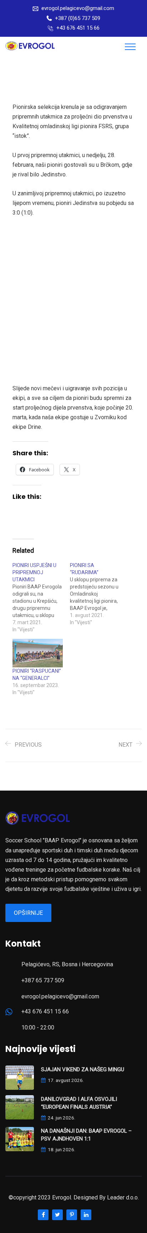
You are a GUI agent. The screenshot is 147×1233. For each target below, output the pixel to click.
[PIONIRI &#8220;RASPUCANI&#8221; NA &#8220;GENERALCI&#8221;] (37, 653)
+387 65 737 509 (42, 980)
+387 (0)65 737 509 (77, 18)
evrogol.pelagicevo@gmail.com (77, 8)
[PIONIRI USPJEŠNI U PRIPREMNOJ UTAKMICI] (41, 597)
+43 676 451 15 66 (78, 28)
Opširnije (28, 912)
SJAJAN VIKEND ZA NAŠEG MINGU (82, 1069)
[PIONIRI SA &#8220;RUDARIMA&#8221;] (98, 594)
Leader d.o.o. (123, 1197)
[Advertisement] (73, 300)
